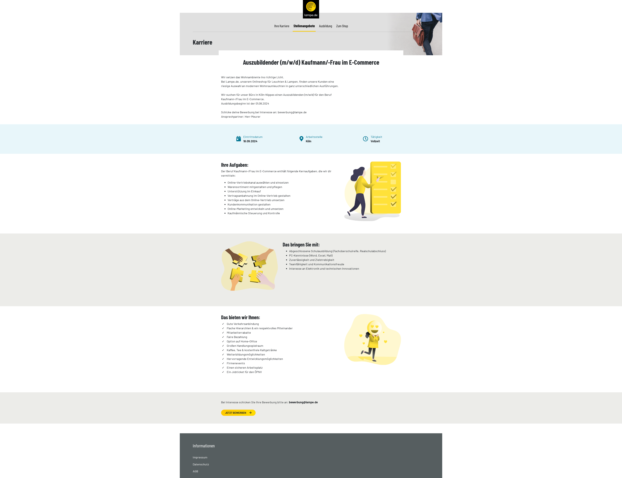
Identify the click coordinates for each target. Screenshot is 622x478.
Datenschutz (201, 464)
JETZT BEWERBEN (236, 412)
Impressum (200, 457)
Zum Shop (342, 26)
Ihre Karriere (281, 26)
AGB (195, 471)
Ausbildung (325, 26)
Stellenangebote (304, 26)
